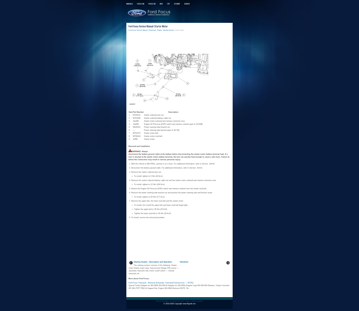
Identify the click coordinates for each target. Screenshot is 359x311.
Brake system (197, 301)
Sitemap (177, 4)
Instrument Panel (177, 301)
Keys (188, 301)
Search (187, 4)
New (161, 4)
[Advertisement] (179, 42)
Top (168, 4)
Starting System (168, 30)
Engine (159, 30)
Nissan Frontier (162, 301)
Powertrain (152, 30)
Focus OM (140, 4)
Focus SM (152, 4)
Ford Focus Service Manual (137, 30)
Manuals (129, 4)
